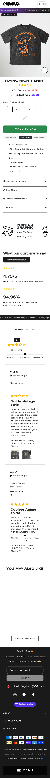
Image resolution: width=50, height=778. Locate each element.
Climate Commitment (16, 199)
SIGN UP (25, 678)
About (7, 713)
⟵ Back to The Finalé (25, 638)
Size (13, 102)
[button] (25, 85)
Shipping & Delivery (16, 181)
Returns (9, 207)
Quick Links (10, 729)
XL (30, 109)
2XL (38, 109)
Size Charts (11, 190)
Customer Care (12, 721)
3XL (24, 118)
